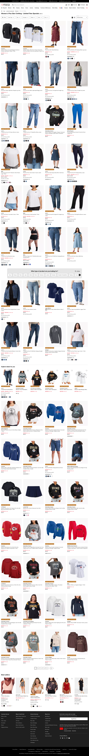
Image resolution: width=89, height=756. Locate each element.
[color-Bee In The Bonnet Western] (6, 359)
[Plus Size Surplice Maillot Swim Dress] (22, 686)
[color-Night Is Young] (4, 264)
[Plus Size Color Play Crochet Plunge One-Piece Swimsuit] (66, 686)
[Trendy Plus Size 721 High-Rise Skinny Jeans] (33, 115)
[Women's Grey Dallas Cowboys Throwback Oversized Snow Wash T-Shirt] (55, 568)
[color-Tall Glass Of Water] (70, 58)
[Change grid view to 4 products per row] (72, 17)
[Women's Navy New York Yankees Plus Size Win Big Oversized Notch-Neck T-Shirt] (11, 491)
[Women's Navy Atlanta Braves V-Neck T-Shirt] (55, 292)
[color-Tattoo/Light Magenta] (28, 264)
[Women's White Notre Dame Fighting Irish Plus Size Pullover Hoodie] (55, 606)
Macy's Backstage (33, 722)
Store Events (32, 733)
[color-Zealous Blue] (24, 361)
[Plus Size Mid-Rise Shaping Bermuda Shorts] (55, 451)
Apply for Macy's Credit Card (21, 716)
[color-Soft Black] (48, 100)
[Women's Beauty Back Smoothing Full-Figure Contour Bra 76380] (37, 686)
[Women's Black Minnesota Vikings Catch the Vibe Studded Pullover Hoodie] (55, 491)
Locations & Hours (33, 718)
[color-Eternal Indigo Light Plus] (2, 140)
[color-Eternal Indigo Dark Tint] (28, 140)
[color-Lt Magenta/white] (8, 182)
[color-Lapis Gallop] (70, 181)
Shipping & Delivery (4, 727)
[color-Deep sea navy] (24, 515)
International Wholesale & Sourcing (51, 725)
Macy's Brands (33, 725)
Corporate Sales (48, 718)
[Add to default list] (28, 370)
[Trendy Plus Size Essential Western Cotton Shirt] (11, 334)
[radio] (46, 57)
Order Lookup (3, 720)
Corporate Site (47, 720)
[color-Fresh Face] (68, 99)
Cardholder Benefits (19, 718)
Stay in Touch (32, 731)
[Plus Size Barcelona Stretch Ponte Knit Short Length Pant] (77, 115)
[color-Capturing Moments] (26, 99)
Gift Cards (17, 720)
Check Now (74, 730)
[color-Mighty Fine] (4, 359)
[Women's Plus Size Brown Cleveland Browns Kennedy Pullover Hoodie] (77, 642)
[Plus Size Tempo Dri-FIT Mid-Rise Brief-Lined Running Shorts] (33, 239)
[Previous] (2, 33)
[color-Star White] (35, 706)
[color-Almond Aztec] (10, 706)
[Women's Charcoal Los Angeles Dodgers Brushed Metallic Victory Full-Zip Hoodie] (55, 334)
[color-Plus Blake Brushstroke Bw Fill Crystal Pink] (74, 359)
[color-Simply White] (8, 264)
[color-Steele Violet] (37, 706)
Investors (46, 722)
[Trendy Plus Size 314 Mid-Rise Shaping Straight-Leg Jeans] (33, 334)
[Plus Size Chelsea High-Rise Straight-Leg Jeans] (11, 73)
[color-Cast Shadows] (50, 100)
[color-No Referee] (48, 224)
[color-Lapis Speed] (74, 99)
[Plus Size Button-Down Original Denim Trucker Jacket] (11, 292)
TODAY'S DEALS (15, 1)
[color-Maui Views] (72, 181)
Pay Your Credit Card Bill (20, 727)
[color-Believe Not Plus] (46, 224)
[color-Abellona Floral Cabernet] (46, 56)
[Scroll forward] (80, 275)
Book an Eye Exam (33, 738)
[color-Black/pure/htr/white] (6, 182)
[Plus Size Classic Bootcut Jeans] (33, 292)
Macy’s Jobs (47, 727)
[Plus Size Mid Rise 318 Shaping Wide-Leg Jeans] (77, 33)
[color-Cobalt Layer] (6, 264)
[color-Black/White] (24, 264)
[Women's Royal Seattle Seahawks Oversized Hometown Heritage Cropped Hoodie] (55, 530)
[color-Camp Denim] (50, 476)
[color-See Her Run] (2, 319)
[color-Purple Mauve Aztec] (8, 706)
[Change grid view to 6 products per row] (74, 17)
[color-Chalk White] (52, 476)
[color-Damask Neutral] (31, 706)
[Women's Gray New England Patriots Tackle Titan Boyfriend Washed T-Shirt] (33, 642)
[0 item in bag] (87, 5)
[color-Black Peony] (26, 140)
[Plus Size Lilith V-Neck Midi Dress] (55, 33)
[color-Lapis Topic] (48, 266)
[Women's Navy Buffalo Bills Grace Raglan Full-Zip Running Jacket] (77, 451)
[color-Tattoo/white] (10, 182)
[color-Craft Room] (50, 224)
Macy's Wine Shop (33, 727)
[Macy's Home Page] (5, 5)
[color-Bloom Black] (76, 181)
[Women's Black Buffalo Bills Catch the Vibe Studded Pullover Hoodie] (77, 491)
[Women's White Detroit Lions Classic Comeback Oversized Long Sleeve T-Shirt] (66, 377)
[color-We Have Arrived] (46, 266)
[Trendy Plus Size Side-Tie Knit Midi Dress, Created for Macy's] (81, 686)
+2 (77, 181)
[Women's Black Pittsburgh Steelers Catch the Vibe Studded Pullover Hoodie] (33, 451)
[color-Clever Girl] (68, 58)
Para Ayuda (3, 722)
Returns (2, 725)
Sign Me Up (73, 718)
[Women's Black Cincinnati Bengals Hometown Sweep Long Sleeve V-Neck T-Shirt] (11, 33)
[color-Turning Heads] (26, 181)
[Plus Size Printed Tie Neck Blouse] (51, 686)
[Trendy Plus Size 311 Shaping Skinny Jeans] (77, 156)
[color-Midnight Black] (33, 706)
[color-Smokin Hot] (2, 359)
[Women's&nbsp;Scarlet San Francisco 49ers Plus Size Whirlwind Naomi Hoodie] (11, 568)
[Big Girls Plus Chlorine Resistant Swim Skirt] (33, 491)
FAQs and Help (3, 716)
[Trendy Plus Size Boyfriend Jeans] (11, 239)
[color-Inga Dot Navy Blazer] (48, 56)
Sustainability (47, 733)
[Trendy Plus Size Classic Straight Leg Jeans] (77, 73)
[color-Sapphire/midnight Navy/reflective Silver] (30, 264)
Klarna (2, 718)
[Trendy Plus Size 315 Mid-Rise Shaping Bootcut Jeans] (55, 239)
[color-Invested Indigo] (28, 99)
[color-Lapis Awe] (4, 140)
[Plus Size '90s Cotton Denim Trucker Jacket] (33, 156)
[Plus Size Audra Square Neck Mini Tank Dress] (55, 156)
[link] (11, 51)
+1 (11, 182)
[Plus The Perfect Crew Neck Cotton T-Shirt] (11, 197)
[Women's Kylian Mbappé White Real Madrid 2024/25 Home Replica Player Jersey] (81, 377)
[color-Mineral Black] (4, 223)
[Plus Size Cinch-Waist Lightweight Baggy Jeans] (33, 73)
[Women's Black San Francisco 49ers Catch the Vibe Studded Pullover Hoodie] (33, 568)
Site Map (46, 731)
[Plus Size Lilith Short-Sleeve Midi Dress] (77, 239)
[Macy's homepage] (2, 11)
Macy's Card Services (19, 725)
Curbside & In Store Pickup (35, 716)
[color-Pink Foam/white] (28, 223)
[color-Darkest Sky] (8, 140)
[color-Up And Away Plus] (76, 99)
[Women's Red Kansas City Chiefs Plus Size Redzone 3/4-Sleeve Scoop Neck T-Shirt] (11, 530)
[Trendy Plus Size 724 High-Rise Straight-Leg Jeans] (55, 73)
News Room (47, 729)
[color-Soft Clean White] (74, 58)
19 (51, 668)
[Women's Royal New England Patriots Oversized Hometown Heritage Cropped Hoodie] (55, 413)
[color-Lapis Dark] (72, 99)
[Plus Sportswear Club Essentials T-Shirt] (33, 197)
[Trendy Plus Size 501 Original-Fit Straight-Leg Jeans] (55, 197)
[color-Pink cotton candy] (28, 515)
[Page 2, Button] (53, 668)
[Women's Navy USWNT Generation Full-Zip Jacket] (77, 606)
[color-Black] (72, 58)
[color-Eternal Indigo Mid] (46, 100)
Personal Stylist (33, 729)
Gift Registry (32, 742)
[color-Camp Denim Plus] (54, 266)
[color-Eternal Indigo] (24, 140)
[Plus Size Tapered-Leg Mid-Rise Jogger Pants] (77, 292)
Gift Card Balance (19, 722)
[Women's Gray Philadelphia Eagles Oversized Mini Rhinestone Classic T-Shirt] (22, 377)
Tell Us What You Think (34, 740)
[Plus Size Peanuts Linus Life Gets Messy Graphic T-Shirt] (11, 413)
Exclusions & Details (67, 730)
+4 (77, 359)
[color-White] (2, 182)
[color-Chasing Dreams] (24, 99)
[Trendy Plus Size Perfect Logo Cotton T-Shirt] (77, 334)
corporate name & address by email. (63, 753)
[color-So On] (10, 264)
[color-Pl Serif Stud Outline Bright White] (68, 359)
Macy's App (32, 720)
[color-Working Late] (2, 264)
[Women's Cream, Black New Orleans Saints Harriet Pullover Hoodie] (55, 642)
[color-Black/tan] (63, 702)
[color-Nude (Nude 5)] (2, 706)
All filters (78, 271)
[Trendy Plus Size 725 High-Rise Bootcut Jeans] (77, 197)
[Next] (20, 33)
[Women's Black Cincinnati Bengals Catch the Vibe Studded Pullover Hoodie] (11, 606)
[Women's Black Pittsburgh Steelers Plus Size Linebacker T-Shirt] (37, 377)
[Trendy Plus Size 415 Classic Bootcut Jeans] (11, 115)
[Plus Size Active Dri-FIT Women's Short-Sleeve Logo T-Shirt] (11, 156)
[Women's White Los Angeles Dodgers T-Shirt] (77, 568)
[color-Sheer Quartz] (39, 706)
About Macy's (47, 716)
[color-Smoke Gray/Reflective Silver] (26, 264)
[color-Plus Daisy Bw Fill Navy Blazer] (76, 359)
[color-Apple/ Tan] (61, 702)
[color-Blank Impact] (4, 319)
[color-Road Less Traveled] (24, 181)
